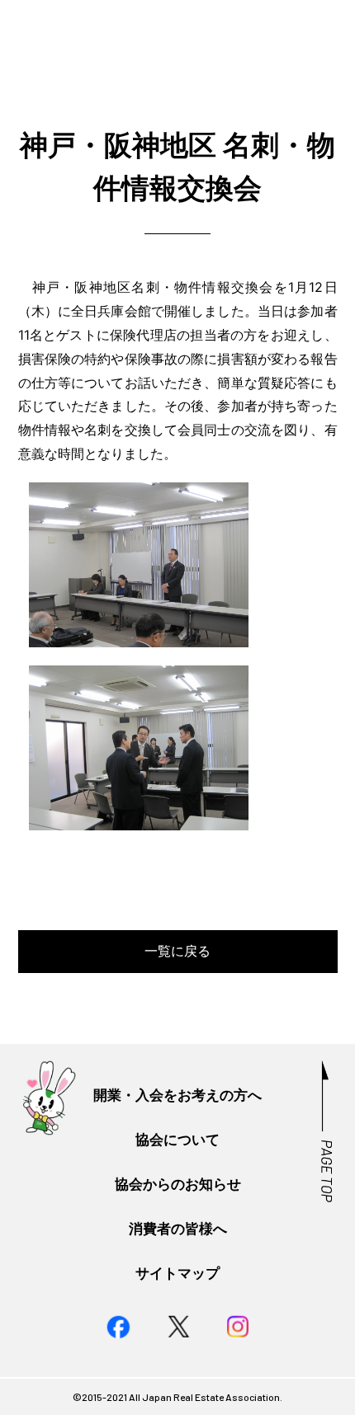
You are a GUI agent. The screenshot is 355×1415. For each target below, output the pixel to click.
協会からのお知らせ (178, 1183)
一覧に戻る (177, 951)
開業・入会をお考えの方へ (177, 1094)
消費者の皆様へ (178, 1228)
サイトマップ (177, 1272)
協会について (177, 1139)
